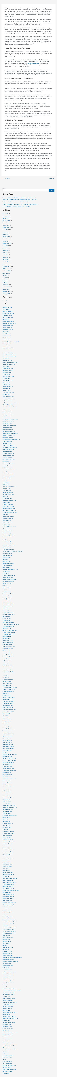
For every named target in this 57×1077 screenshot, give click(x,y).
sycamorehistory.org (7, 953)
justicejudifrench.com (8, 699)
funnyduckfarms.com (8, 1028)
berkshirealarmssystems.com (9, 486)
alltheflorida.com (6, 1010)
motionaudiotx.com (7, 1057)
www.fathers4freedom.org (9, 880)
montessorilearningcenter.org (9, 1002)
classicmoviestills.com (8, 606)
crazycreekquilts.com (8, 648)
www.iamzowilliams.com (8, 959)
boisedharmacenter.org (8, 581)
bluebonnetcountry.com (8, 376)
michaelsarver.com (7, 528)
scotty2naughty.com (7, 683)
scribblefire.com (6, 571)
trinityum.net (6, 967)
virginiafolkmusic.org (7, 553)
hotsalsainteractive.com (8, 321)
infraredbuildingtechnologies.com (10, 433)
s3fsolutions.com (7, 443)
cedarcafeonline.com (8, 325)
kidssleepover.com (7, 344)
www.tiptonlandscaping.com (9, 931)
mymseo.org (5, 1051)
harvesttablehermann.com (9, 435)
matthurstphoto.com (7, 1008)
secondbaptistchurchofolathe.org (10, 1049)
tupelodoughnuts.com (8, 504)
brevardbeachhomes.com (9, 445)
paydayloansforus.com (8, 348)
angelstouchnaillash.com (8, 516)
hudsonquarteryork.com (8, 982)
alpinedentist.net (6, 390)
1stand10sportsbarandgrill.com (10, 512)
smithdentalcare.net (7, 1067)
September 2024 (7, 243)
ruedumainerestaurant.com (9, 673)
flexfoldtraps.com (7, 892)
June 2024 (5, 250)
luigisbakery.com (7, 939)
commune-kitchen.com (8, 656)
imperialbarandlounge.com (9, 463)
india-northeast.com (7, 451)
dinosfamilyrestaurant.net (9, 431)
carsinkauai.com (6, 1014)
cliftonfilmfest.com (7, 461)
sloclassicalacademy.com (9, 634)
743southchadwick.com (8, 449)
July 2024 (5, 248)
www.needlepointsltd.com (9, 916)
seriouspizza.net (6, 821)
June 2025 (5, 232)
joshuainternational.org (8, 872)
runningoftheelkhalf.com (8, 884)
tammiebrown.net (7, 721)
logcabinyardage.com (8, 854)
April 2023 (5, 282)
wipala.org (5, 585)
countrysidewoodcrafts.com (9, 354)
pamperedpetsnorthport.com (9, 500)
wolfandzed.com (6, 943)
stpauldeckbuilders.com (8, 904)
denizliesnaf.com (6, 813)
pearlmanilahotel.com (8, 380)
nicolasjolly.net (6, 663)
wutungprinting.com (7, 742)
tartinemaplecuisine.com (8, 711)
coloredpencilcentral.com (9, 459)
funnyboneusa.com (7, 766)
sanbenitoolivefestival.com (9, 604)
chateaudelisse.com (7, 400)
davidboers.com (6, 856)
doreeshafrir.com (7, 685)
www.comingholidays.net (8, 614)
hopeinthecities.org (7, 595)
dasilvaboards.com (7, 636)
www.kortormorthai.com (8, 896)
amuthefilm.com (6, 658)
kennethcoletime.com (8, 705)
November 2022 (6, 293)
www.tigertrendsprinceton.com (10, 878)
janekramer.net (6, 713)
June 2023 (5, 277)
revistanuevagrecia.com (8, 679)
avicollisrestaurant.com (8, 793)
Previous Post (6, 178)
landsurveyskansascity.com (9, 902)
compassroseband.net (8, 823)
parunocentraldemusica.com (9, 988)
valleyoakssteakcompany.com (10, 807)
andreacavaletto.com (8, 577)
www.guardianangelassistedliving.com (12, 990)
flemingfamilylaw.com (8, 1038)
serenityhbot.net (6, 870)
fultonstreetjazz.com (7, 411)
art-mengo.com (6, 717)
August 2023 (6, 273)
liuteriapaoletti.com (7, 756)
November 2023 (6, 266)
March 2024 (5, 257)
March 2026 (5, 213)
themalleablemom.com (8, 703)
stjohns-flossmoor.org (8, 764)
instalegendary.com (7, 360)
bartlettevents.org (7, 413)
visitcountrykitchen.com (8, 734)
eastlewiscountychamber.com (10, 630)
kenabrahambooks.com (8, 654)
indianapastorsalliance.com (9, 805)
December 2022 (6, 291)
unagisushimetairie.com (8, 368)
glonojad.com (6, 677)
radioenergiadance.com (8, 392)
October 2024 (6, 241)
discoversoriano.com (7, 610)
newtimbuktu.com (7, 335)
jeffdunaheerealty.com (8, 886)
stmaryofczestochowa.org (9, 697)
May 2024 (5, 252)
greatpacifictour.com (7, 782)
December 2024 (6, 236)
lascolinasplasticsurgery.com (9, 921)
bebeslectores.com (7, 427)
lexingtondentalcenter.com (9, 536)
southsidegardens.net (8, 965)
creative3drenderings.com (9, 849)
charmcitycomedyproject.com (10, 687)
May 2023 (5, 280)
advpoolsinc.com (7, 801)
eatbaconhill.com (7, 339)
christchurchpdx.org (7, 652)
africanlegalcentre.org (8, 667)
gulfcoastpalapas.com (8, 839)
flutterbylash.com (7, 1024)
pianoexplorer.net (7, 963)
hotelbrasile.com (6, 409)
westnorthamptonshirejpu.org (10, 406)
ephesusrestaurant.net (8, 973)
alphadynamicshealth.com (9, 1022)
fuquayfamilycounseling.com (9, 1045)
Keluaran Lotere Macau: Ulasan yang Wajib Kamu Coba (16, 201)
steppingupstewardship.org (9, 933)
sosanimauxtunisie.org (8, 386)
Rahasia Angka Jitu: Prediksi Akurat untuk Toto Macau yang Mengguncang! (20, 204)
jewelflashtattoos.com (8, 370)
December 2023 (6, 264)
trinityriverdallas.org (7, 565)
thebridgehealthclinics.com (9, 841)
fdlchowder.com (6, 914)
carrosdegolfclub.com (8, 437)
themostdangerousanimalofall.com (11, 624)
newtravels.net (6, 346)
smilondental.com (7, 520)
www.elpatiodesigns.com (8, 980)
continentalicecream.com (9, 646)
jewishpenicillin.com (7, 547)
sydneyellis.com (6, 539)
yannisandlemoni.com (8, 492)
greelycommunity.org (8, 671)
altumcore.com (6, 825)
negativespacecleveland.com (10, 754)
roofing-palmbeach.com (8, 453)
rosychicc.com (6, 589)
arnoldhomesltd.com (7, 457)
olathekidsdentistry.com (8, 506)
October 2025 (6, 225)
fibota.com (5, 984)
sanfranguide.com (7, 616)
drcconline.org (6, 795)
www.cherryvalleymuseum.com (10, 419)
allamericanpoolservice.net (9, 545)
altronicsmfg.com (7, 337)
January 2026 (6, 218)
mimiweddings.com (7, 1063)
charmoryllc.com (7, 618)
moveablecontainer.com (8, 415)
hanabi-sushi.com (7, 941)
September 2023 (7, 270)
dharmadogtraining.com (8, 1055)
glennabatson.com (7, 638)
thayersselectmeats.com (8, 833)
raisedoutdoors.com (7, 465)
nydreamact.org (6, 366)
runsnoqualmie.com (7, 908)
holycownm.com (6, 776)
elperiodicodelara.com (8, 311)
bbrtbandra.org (6, 374)
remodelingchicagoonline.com (10, 927)
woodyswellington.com (8, 975)
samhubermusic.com (7, 1071)
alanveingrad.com (7, 738)
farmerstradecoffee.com (8, 851)
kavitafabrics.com (7, 772)
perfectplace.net (6, 567)
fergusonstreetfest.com (8, 1004)
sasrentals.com (6, 524)
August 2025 (6, 229)
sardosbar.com (6, 482)
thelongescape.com (7, 725)
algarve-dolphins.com (8, 736)
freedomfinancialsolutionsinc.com (11, 890)
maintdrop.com (6, 382)
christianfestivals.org (7, 732)
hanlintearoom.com (7, 1026)
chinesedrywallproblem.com (9, 760)
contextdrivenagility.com (8, 691)
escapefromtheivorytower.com (10, 447)
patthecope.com (6, 817)
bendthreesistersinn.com (8, 762)
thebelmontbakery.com (8, 350)
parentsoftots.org (7, 847)
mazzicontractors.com (8, 969)
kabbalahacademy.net (8, 518)
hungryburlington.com (8, 707)
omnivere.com (6, 331)
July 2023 (5, 275)
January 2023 (6, 289)
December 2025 (6, 220)
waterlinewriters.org (7, 843)
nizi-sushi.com (6, 715)
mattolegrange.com (7, 728)
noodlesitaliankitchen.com (9, 364)
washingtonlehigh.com (8, 937)
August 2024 (6, 245)
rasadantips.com (6, 333)
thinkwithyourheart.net (8, 467)
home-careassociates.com (9, 575)
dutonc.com (5, 723)
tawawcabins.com (7, 478)
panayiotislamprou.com (8, 396)
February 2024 (6, 259)
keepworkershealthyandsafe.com (10, 362)
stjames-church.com (7, 681)
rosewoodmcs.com (7, 951)
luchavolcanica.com (7, 774)
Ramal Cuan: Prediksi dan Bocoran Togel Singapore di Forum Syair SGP (20, 199)
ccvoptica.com (6, 935)
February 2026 (6, 216)
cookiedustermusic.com (8, 768)
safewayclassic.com (7, 352)
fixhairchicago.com (7, 811)
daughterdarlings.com (8, 317)
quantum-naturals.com (8, 1000)
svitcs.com (5, 819)
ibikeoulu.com (6, 693)
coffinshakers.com (7, 695)
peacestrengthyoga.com (8, 888)
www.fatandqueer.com (8, 898)
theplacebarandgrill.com (8, 797)
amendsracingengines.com (9, 894)
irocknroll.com (6, 471)
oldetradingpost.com (7, 423)
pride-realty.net (6, 1020)
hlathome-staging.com (8, 532)
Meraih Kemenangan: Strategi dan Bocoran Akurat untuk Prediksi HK (19, 197)
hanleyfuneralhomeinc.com (9, 508)
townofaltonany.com (7, 750)
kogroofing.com (6, 388)
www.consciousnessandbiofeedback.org (12, 957)
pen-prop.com (6, 876)
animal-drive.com (7, 827)
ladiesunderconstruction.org (9, 425)
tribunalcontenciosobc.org (9, 632)
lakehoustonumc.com (8, 864)
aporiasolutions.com (7, 835)
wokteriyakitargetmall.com (9, 534)
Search (4, 188)
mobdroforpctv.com (7, 600)
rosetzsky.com (6, 675)
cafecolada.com (6, 608)
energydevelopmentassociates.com (11, 439)
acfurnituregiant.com (8, 327)
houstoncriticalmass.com (8, 622)
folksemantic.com (7, 480)
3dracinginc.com (7, 620)
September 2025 (7, 227)
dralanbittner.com (7, 490)
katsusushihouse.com (8, 669)
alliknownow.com (7, 628)
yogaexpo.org (6, 573)
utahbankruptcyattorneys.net (10, 469)
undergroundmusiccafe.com (9, 1069)
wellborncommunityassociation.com (11, 402)
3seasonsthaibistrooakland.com (10, 569)
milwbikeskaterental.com (8, 746)
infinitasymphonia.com (8, 665)
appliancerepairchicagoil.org (9, 356)
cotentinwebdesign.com (8, 421)
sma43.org (5, 925)
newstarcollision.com (8, 522)
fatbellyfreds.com (7, 977)
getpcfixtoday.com (7, 372)
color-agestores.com (7, 583)
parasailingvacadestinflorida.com (10, 1018)
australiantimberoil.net (8, 429)
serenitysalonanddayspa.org (9, 323)
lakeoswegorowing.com (8, 1043)
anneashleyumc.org (7, 900)
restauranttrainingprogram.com (10, 543)
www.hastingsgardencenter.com (10, 961)
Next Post (52, 178)
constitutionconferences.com (10, 815)
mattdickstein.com (7, 860)
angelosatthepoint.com (8, 803)
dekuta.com (5, 945)
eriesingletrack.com (7, 498)
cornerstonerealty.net (8, 955)
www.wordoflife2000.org (8, 474)
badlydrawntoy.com (7, 862)
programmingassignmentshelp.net (11, 341)
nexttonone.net (6, 868)
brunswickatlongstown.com (9, 709)
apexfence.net (6, 1073)
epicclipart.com (6, 378)
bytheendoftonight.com (8, 593)
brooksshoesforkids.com (8, 831)
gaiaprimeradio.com (7, 719)
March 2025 (5, 234)
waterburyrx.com (7, 799)
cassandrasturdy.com (8, 602)
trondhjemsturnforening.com (9, 992)
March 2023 (5, 284)
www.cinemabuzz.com (8, 947)
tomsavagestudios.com (8, 549)
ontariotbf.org (6, 358)
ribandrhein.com (6, 557)
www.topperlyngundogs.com (9, 882)
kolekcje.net (5, 559)
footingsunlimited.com (8, 906)
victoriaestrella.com (7, 784)
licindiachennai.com (7, 315)
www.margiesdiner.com (8, 912)
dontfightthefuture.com (8, 455)
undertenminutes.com (8, 329)
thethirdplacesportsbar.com (9, 971)
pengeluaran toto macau (33, 63)
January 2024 (6, 261)
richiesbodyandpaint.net (8, 313)
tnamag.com (6, 829)
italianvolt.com (6, 484)
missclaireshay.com (7, 307)
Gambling (5, 300)
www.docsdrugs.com (8, 910)
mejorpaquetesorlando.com (9, 510)
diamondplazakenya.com (8, 994)
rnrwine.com (5, 1040)
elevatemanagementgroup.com (10, 1032)
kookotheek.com (6, 394)
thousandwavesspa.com (8, 786)
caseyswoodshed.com (8, 809)
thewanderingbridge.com (8, 701)
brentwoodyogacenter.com (9, 929)
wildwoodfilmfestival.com (9, 404)
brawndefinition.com (7, 644)
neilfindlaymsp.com (7, 791)
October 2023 (6, 268)
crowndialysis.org (7, 541)
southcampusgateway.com (9, 398)
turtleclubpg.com (7, 780)
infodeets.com (6, 319)
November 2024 (6, 239)
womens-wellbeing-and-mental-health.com (13, 551)
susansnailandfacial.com (8, 874)
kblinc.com (5, 496)
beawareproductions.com (9, 689)
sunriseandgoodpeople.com (9, 758)
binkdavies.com (6, 650)
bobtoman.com (6, 384)
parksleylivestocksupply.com (9, 579)
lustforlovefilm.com (7, 660)
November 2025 (6, 223)
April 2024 (5, 254)
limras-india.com (6, 309)
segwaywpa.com (7, 837)
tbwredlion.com (6, 996)
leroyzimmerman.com (8, 1034)
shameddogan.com (7, 845)
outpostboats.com (7, 591)
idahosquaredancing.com (9, 476)
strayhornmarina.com (8, 640)
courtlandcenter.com (7, 789)
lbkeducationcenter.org (8, 563)
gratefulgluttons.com (7, 598)
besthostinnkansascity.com (9, 1065)
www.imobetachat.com (8, 858)
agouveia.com (6, 1047)
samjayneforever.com (8, 1006)
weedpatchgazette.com (8, 494)
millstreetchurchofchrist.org (9, 1016)
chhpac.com (5, 1053)
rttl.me (4, 1059)
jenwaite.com (6, 1030)
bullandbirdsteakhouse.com (9, 919)
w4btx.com (5, 514)
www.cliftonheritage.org (8, 923)
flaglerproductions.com (8, 642)
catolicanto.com (6, 561)
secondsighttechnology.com (9, 526)
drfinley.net (5, 1036)
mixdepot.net (6, 949)
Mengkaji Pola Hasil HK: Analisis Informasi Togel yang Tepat (17, 206)
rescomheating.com (7, 1061)
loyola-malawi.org (7, 587)
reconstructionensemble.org (9, 770)
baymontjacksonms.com (8, 748)
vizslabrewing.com (7, 488)
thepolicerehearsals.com (8, 626)
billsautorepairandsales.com (9, 998)
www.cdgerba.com (7, 986)
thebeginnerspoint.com (8, 612)
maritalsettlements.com (8, 744)
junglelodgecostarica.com (9, 730)
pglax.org (5, 752)
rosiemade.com (6, 502)
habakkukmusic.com (7, 866)
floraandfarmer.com (7, 441)
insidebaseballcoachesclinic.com (10, 1012)
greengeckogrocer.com (8, 530)
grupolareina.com (7, 417)
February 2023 (6, 286)
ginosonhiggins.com (7, 740)
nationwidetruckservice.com (9, 778)
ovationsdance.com (7, 555)
